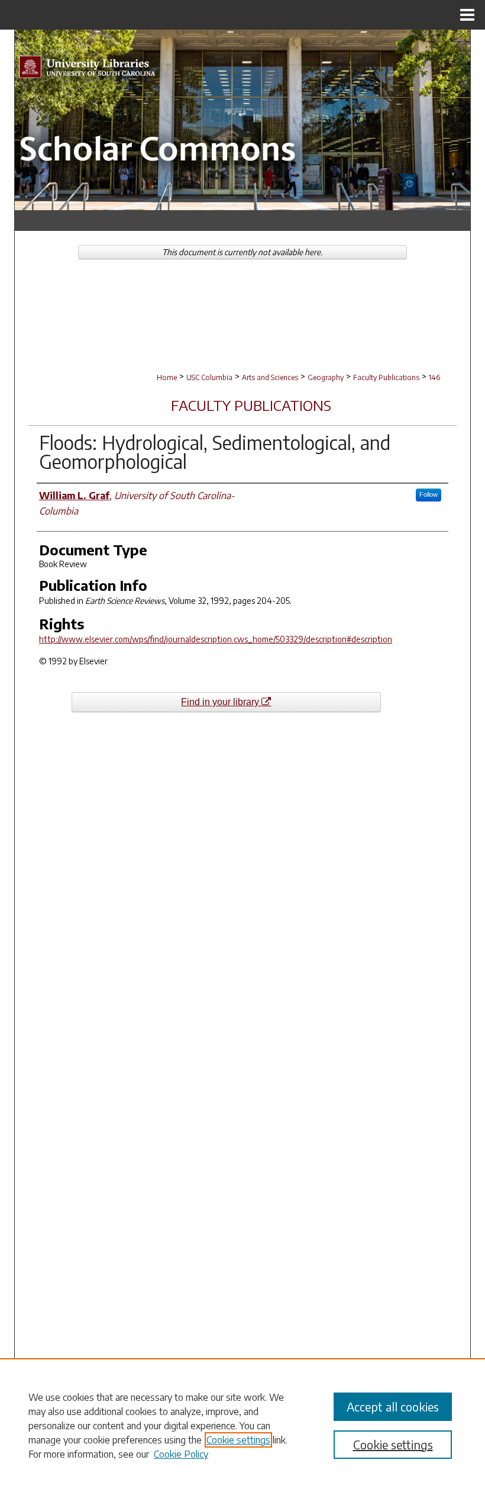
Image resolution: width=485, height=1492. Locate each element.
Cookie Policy (181, 1454)
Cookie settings (238, 1440)
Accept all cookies (393, 1406)
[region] (242, 1425)
